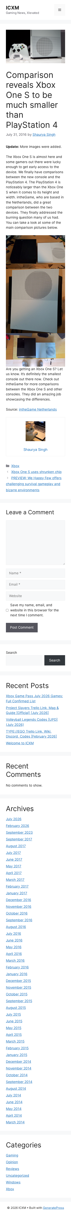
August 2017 (16, 846)
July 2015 (13, 1014)
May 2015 (13, 1028)
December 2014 (18, 1062)
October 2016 (17, 913)
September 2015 (19, 1001)
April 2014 (14, 1115)
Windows (13, 1182)
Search (11, 653)
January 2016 (16, 974)
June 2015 (14, 1021)
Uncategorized (17, 1176)
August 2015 (16, 1008)
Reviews (12, 1169)
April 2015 (14, 1035)
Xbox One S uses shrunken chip (36, 472)
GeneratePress (53, 1208)
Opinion (12, 1162)
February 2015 (17, 1048)
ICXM (12, 8)
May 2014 (13, 1109)
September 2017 (19, 839)
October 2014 (17, 1075)
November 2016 (18, 907)
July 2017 (13, 853)
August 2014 (16, 1089)
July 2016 (13, 934)
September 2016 (19, 920)
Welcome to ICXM (20, 743)
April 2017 (14, 873)
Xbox (15, 466)
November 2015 (18, 987)
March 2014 (15, 1122)
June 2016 (14, 940)
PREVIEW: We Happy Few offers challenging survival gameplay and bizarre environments (34, 484)
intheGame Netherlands (38, 409)
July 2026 (13, 819)
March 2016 (15, 961)
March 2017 (15, 880)
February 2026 (17, 826)
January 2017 (16, 893)
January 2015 (16, 1055)
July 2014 (13, 1095)
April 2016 (14, 954)
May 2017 (13, 866)
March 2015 (15, 1041)
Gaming (12, 1155)
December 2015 (18, 981)
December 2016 (18, 900)
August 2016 (16, 927)
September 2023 (19, 833)
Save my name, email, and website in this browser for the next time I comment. (34, 610)
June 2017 (14, 859)
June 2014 (14, 1102)
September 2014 (19, 1082)
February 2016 (17, 967)
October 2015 (16, 994)
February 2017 (17, 886)
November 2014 (18, 1068)
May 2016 (13, 947)
